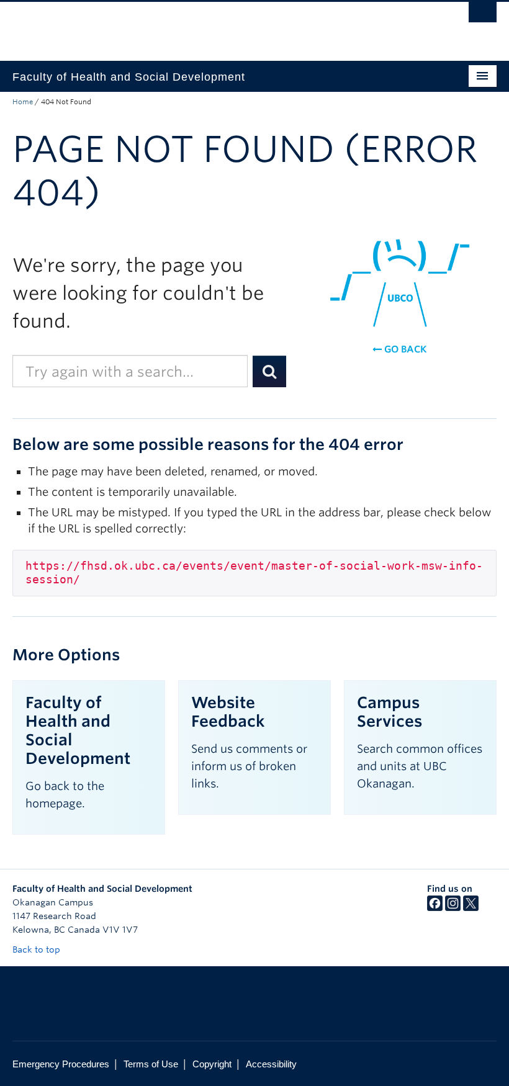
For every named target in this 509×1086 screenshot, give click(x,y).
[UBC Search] (483, 15)
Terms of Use (151, 1064)
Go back (404, 349)
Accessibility (271, 1064)
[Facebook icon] (435, 908)
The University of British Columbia (218, 25)
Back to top (37, 949)
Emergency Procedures (60, 1064)
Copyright (212, 1064)
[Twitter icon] (471, 908)
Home (22, 101)
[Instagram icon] (453, 908)
